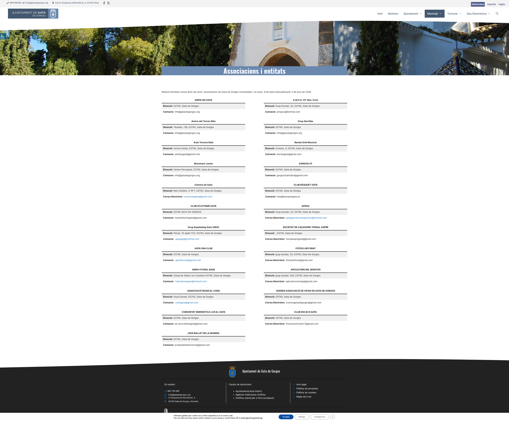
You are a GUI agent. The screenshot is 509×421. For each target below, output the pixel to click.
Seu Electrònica (476, 13)
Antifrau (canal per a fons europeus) (255, 398)
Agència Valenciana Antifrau (251, 394)
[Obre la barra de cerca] (497, 14)
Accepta (286, 417)
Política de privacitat (307, 388)
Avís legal (301, 384)
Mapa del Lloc (303, 396)
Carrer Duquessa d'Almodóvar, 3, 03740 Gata (77, 2)
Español (491, 4)
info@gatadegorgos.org (36, 2)
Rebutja (302, 417)
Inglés (502, 4)
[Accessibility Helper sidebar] (3, 36)
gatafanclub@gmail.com (188, 260)
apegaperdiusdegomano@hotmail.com (306, 217)
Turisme (452, 13)
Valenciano (478, 4)
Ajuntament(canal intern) (249, 391)
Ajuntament (410, 13)
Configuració (319, 417)
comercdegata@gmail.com (198, 196)
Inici (380, 13)
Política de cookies (306, 392)
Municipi (432, 13)
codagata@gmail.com (186, 302)
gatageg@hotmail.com (187, 239)
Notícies (393, 13)
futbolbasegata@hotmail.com (191, 281)
